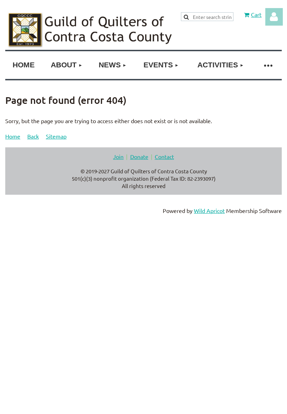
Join (118, 156)
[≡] (268, 65)
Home (12, 136)
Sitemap (56, 136)
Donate (139, 156)
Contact (164, 156)
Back (33, 136)
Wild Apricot (209, 210)
